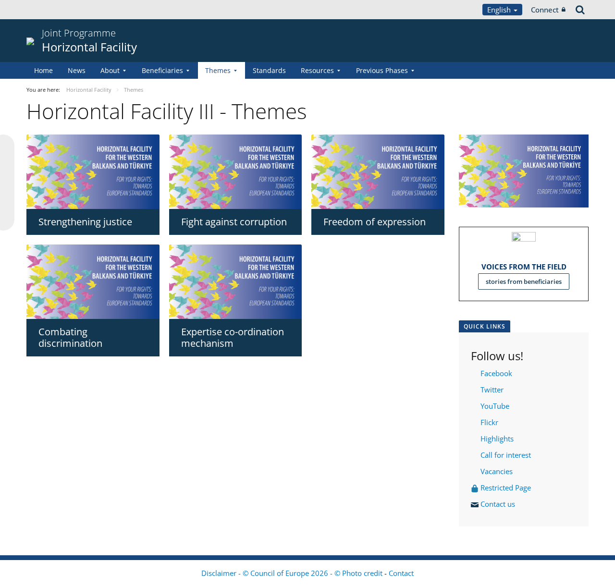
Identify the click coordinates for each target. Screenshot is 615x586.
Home (43, 70)
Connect (545, 9)
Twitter (492, 389)
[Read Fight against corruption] (235, 171)
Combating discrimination (70, 337)
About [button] (110, 70)
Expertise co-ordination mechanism (232, 337)
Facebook (496, 373)
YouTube (494, 406)
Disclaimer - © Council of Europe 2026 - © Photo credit (292, 573)
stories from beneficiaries (524, 281)
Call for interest (507, 455)
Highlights (496, 438)
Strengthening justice (85, 221)
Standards (269, 70)
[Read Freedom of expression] (377, 171)
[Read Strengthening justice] (93, 171)
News (77, 70)
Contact (401, 573)
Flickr (488, 422)
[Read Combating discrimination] (93, 281)
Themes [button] (218, 70)
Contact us (498, 504)
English (500, 9)
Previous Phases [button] (382, 70)
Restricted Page (507, 487)
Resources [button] (317, 70)
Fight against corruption (234, 221)
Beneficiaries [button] (162, 70)
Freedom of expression (374, 221)
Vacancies (496, 471)
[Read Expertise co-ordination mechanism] (235, 281)
